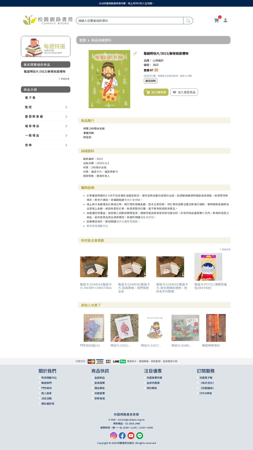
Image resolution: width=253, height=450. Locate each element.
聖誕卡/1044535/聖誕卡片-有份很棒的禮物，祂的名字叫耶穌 (172, 287)
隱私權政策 (47, 403)
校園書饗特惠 (154, 377)
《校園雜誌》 (207, 388)
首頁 (82, 40)
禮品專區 (99, 388)
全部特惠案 (153, 383)
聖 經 (28, 107)
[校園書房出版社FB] (122, 437)
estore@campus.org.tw (131, 419)
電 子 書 (30, 97)
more (226, 249)
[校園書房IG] (113, 437)
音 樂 (28, 145)
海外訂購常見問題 (127, 221)
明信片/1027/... (151, 345)
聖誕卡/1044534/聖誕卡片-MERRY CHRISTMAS (96, 286)
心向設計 (158, 60)
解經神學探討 (211, 345)
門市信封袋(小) (90, 345)
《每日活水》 (207, 383)
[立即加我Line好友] (139, 437)
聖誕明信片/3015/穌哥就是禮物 (44, 71)
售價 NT (149, 70)
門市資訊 (46, 388)
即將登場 (99, 398)
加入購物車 (158, 92)
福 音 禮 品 (32, 126)
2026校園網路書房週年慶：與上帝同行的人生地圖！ (126, 3)
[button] (135, 53)
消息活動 (46, 398)
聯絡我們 (46, 383)
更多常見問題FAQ (97, 226)
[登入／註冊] (225, 21)
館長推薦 (99, 383)
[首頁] (48, 19)
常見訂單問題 (132, 200)
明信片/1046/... (182, 345)
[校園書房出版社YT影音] (130, 437)
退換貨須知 (147, 217)
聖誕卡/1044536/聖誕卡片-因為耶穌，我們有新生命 (134, 287)
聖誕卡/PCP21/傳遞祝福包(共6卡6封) (210, 286)
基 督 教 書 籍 (34, 116)
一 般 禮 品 (32, 135)
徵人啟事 (46, 393)
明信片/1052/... (121, 345)
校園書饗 (99, 393)
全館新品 (99, 377)
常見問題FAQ (48, 377)
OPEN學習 (205, 393)
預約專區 (152, 388)
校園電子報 (205, 377)
